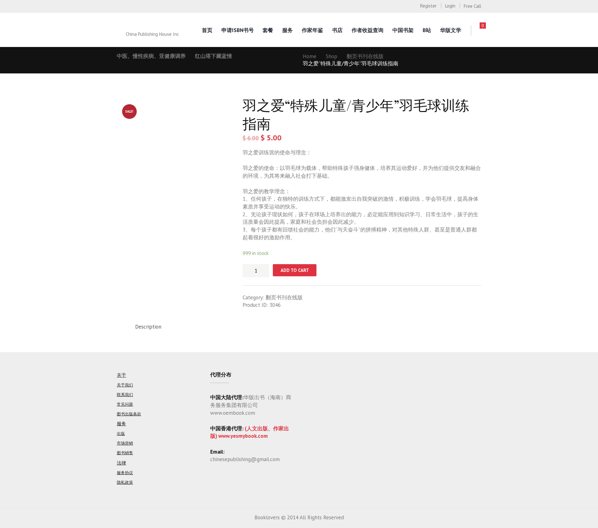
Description (148, 326)
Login (450, 6)
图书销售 (125, 453)
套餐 (268, 30)
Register (428, 6)
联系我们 (125, 394)
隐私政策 (125, 482)
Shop (331, 56)
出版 (121, 433)
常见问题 (125, 404)
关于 (121, 375)
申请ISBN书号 (237, 30)
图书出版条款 (129, 414)
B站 (427, 30)
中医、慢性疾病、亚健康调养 (151, 56)
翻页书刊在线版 (365, 56)
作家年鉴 (312, 30)
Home (309, 56)
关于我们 (125, 385)
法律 (121, 463)
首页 (207, 30)
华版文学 (450, 30)
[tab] (148, 327)
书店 (337, 30)
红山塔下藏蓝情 (213, 56)
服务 (287, 30)
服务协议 (125, 472)
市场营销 (125, 443)
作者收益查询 (367, 30)
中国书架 (403, 30)
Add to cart (295, 270)
